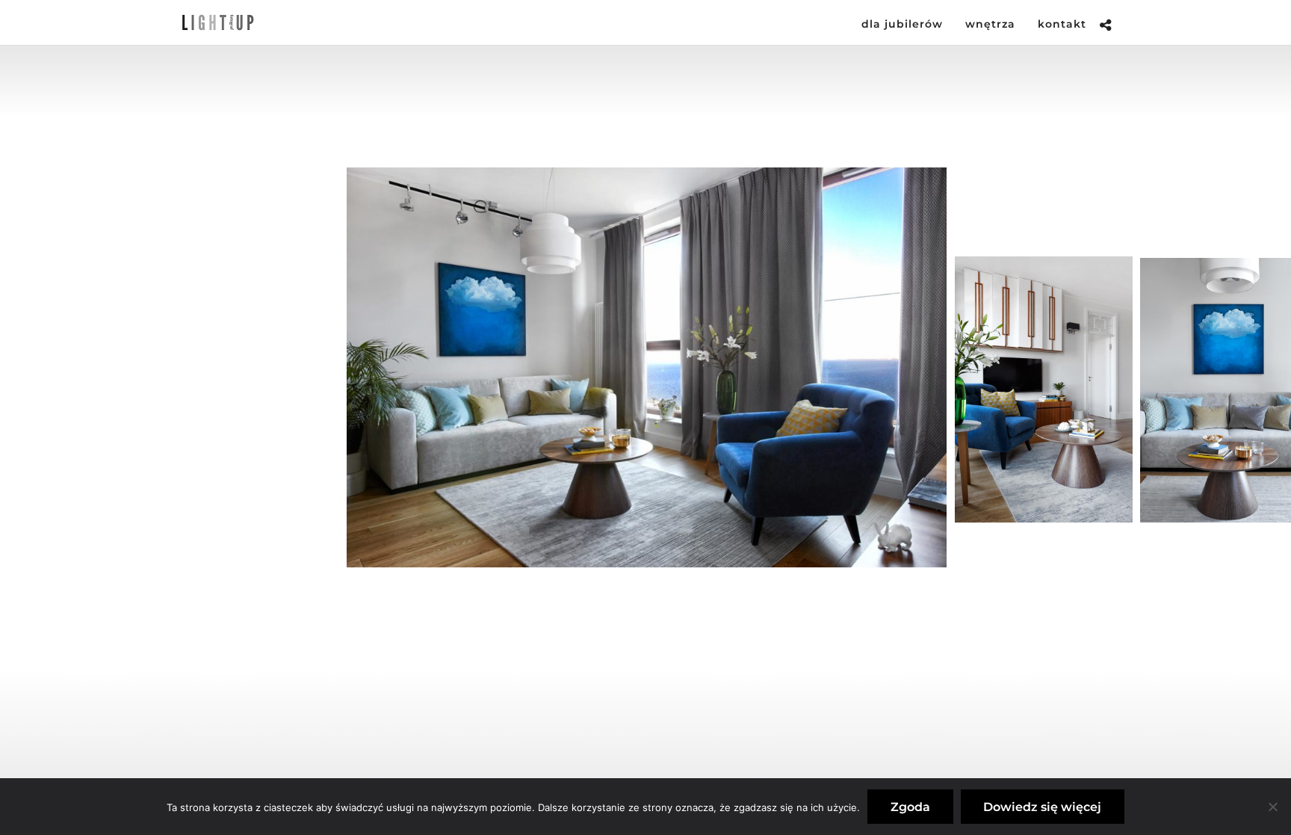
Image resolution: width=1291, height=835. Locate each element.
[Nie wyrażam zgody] (1272, 806)
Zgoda (910, 807)
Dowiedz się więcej (1042, 807)
